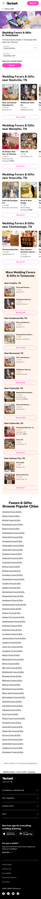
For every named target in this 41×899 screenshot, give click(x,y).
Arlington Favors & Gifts (12, 512)
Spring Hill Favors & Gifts (12, 740)
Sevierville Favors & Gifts (12, 727)
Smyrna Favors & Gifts (11, 735)
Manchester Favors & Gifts (13, 659)
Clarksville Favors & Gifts (12, 537)
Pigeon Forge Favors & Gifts (13, 718)
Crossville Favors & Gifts (12, 562)
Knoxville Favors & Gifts (12, 630)
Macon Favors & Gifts (11, 655)
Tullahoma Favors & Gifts (12, 748)
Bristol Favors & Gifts (10, 529)
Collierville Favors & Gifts (12, 550)
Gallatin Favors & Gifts (11, 588)
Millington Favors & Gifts (12, 680)
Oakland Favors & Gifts (11, 710)
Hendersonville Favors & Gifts (14, 605)
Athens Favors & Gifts (11, 516)
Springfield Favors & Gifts (12, 744)
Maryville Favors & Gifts (12, 668)
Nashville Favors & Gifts (12, 702)
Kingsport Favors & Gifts (12, 626)
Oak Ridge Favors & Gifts (12, 706)
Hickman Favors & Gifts (11, 609)
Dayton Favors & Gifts (11, 567)
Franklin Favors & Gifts (11, 584)
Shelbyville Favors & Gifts (12, 731)
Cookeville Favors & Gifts (12, 558)
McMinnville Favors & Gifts (13, 672)
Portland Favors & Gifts (11, 723)
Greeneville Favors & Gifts (12, 596)
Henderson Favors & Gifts (12, 600)
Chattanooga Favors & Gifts (13, 533)
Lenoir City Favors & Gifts (12, 647)
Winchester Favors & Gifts (12, 752)
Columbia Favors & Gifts (12, 554)
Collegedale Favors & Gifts (13, 546)
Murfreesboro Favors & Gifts (13, 697)
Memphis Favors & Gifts (12, 676)
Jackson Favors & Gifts (11, 613)
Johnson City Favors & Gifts (13, 617)
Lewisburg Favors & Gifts (12, 651)
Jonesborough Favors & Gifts (13, 621)
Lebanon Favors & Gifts (11, 643)
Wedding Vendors (9, 772)
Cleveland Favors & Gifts (12, 541)
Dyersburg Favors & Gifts (12, 575)
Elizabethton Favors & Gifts (13, 579)
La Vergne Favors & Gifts (12, 634)
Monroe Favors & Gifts (11, 685)
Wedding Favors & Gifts (18, 78)
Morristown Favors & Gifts (12, 689)
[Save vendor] (16, 87)
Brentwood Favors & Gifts (12, 524)
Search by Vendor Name (12, 61)
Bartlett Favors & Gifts (11, 520)
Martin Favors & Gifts (10, 664)
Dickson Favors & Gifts (11, 571)
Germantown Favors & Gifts (13, 592)
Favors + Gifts (9, 9)
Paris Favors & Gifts (10, 714)
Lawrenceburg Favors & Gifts (14, 638)
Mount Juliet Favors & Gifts (13, 693)
